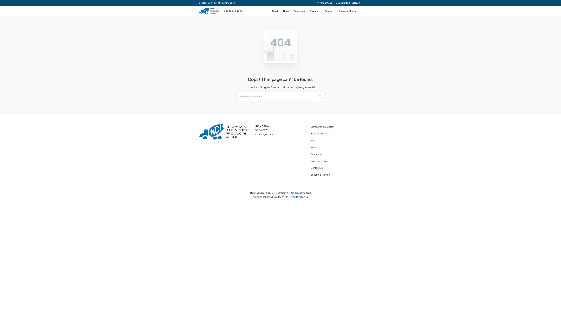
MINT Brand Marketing (296, 197)
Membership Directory (347, 2)
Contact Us (204, 2)
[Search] (320, 96)
